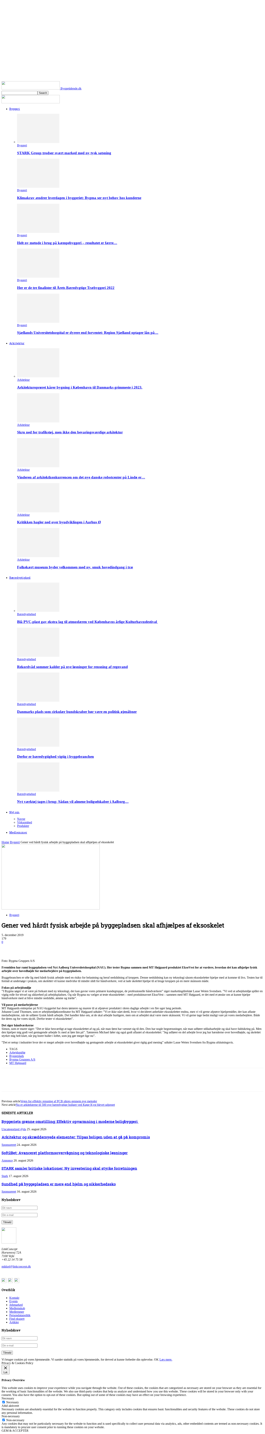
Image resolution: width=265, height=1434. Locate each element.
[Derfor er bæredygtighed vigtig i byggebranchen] (38, 745)
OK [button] (156, 1359)
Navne (21, 819)
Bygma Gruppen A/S (22, 1059)
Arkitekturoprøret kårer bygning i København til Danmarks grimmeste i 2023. (79, 387)
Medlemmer (18, 832)
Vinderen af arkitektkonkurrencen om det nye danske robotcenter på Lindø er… (81, 477)
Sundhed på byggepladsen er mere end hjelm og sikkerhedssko (59, 1184)
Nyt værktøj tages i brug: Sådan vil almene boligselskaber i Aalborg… (73, 802)
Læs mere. (165, 1359)
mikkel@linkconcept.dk (16, 1266)
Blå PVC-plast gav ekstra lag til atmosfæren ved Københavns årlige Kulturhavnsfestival (87, 622)
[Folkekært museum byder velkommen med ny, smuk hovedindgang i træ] (38, 556)
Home (5, 842)
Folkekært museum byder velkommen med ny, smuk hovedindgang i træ (75, 567)
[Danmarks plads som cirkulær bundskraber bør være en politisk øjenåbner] (38, 700)
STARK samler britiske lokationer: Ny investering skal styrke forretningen (69, 1168)
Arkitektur (16, 343)
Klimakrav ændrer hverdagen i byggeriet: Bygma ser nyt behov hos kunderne (79, 198)
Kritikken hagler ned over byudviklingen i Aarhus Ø (59, 522)
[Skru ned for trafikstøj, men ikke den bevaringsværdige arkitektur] (38, 421)
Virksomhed (24, 822)
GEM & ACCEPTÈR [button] (15, 1430)
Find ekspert (16, 1318)
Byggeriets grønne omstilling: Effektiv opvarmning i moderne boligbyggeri (70, 1121)
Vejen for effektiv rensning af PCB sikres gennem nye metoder (58, 1101)
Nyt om (14, 812)
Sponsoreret (9, 1144)
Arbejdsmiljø (17, 1052)
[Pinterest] (35, 948)
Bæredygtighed (19, 578)
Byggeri (14, 109)
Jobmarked (16, 1304)
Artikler (14, 1322)
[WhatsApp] (49, 948)
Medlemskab (17, 1308)
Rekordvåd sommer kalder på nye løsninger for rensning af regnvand (72, 667)
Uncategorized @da (14, 1129)
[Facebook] (8, 948)
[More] (64, 948)
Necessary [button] (8, 1398)
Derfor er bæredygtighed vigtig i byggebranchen (55, 756)
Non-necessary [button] (11, 1416)
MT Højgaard (17, 1063)
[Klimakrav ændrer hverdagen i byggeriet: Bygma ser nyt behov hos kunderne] (38, 186)
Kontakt (14, 1297)
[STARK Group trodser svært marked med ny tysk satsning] (38, 142)
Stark (5, 1176)
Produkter (23, 826)
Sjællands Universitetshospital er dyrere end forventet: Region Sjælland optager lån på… (87, 333)
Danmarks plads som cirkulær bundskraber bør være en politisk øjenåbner (77, 712)
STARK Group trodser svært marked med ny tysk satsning (64, 153)
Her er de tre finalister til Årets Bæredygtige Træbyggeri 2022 (65, 288)
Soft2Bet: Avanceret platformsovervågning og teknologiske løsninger (65, 1152)
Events (13, 1301)
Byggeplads (16, 1056)
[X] (22, 948)
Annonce (7, 1160)
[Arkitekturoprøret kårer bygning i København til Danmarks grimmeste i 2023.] (38, 376)
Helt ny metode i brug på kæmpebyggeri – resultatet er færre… (67, 243)
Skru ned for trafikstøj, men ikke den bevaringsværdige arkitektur (70, 432)
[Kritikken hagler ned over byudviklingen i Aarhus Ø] (38, 511)
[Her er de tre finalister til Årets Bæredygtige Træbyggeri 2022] (38, 276)
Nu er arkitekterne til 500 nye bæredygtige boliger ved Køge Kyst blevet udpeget (65, 1104)
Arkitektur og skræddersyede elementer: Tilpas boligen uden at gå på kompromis (76, 1137)
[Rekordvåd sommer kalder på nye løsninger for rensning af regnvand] (38, 655)
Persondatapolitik (19, 1315)
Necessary (12, 1402)
